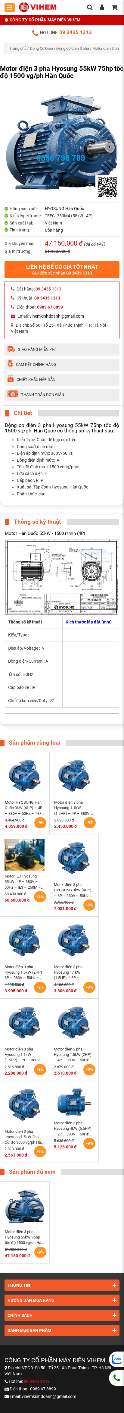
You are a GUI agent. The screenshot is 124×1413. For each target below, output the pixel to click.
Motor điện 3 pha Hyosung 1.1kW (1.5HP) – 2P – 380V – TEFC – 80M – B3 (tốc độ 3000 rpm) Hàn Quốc (24, 1055)
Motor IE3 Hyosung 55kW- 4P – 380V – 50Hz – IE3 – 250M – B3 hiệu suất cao (23, 882)
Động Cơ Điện (41, 48)
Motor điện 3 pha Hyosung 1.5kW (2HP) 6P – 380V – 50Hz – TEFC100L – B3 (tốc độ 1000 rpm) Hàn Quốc (24, 973)
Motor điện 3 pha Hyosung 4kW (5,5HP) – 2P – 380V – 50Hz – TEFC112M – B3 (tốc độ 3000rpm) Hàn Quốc (74, 1129)
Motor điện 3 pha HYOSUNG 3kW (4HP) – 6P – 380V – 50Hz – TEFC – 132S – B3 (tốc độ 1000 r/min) (73, 890)
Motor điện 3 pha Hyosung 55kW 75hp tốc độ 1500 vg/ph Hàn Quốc (24, 1237)
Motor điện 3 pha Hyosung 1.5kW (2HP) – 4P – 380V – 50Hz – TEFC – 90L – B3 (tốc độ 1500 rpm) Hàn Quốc (73, 1055)
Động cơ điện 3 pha (72, 48)
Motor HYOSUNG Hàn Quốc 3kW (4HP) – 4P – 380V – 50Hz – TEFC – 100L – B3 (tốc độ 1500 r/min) (24, 808)
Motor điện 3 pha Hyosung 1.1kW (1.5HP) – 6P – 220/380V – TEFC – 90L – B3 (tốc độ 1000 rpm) (72, 973)
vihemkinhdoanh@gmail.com (56, 316)
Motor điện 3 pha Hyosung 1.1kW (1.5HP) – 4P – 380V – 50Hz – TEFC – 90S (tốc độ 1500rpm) (73, 808)
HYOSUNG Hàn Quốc (64, 208)
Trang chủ (17, 48)
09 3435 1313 (75, 32)
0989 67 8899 (43, 1388)
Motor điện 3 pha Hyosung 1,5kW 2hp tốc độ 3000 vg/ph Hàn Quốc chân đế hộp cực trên (24, 1137)
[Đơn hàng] (114, 8)
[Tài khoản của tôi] (102, 8)
